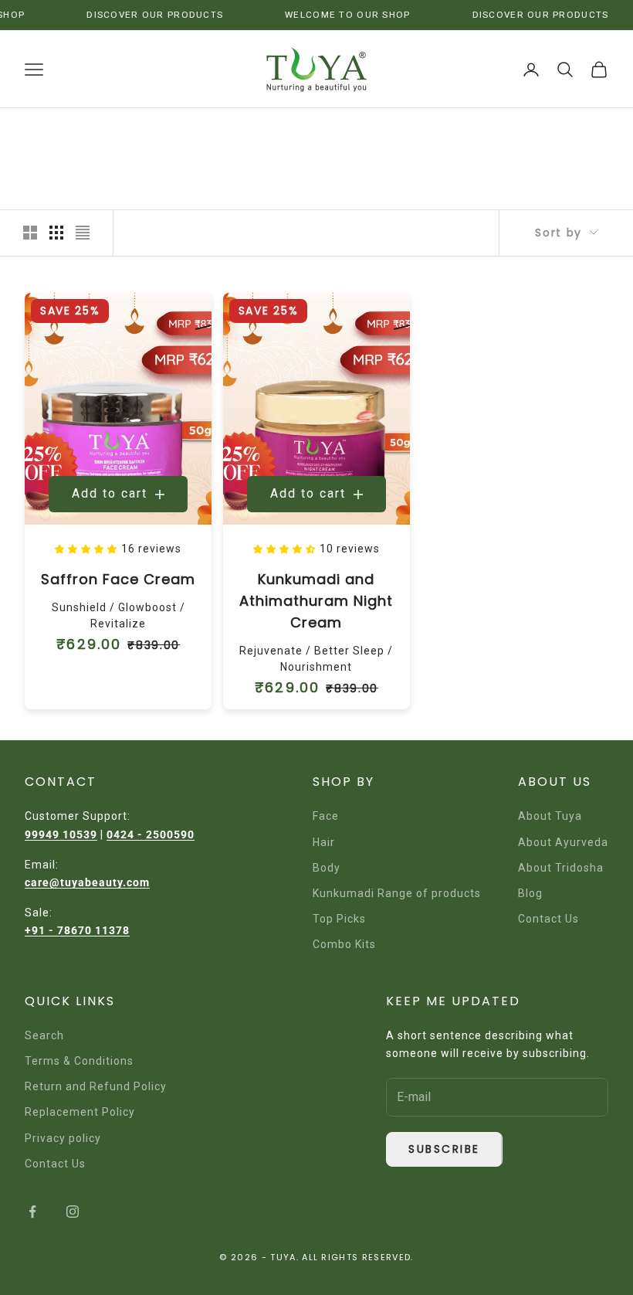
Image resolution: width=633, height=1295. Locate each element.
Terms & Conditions (79, 1061)
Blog (530, 893)
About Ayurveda (563, 842)
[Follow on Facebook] (32, 1211)
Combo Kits (344, 944)
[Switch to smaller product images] (56, 232)
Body (326, 868)
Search (44, 1035)
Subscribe (444, 1149)
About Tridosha (561, 868)
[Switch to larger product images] (30, 232)
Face (326, 816)
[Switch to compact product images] (83, 232)
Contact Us (548, 919)
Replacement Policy (80, 1112)
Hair (324, 842)
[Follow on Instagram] (72, 1211)
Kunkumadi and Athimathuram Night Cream (316, 600)
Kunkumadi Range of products (397, 893)
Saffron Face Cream (118, 579)
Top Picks (339, 919)
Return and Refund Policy (96, 1086)
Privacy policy (63, 1138)
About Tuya (550, 816)
